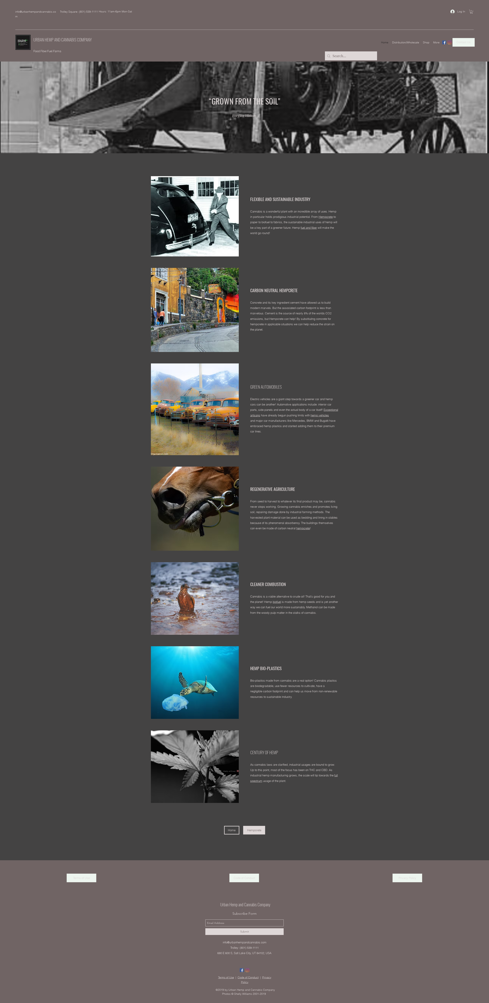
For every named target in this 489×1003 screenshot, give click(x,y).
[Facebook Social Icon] (444, 42)
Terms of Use (226, 977)
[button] (471, 12)
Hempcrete (326, 217)
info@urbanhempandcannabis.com (244, 942)
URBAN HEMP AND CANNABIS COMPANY (62, 39)
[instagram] (450, 42)
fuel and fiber (309, 227)
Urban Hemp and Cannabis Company (245, 904)
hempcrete (303, 528)
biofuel (277, 602)
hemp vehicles (320, 415)
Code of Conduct (248, 977)
